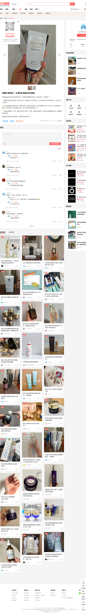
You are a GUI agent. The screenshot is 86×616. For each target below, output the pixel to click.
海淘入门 (53, 593)
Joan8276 (8, 179)
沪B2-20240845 (49, 609)
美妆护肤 (6, 121)
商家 (13, 9)
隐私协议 (14, 595)
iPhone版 (63, 595)
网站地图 (14, 600)
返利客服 (26, 597)
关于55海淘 (15, 593)
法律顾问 (26, 600)
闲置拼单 (31, 13)
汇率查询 (37, 600)
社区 (1, 13)
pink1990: (12, 155)
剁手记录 (22, 13)
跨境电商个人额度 (39, 595)
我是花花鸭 (8, 193)
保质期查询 (79, 114)
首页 (1, 18)
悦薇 (13, 121)
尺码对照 (71, 108)
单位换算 (79, 108)
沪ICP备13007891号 (27, 609)
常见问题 (26, 593)
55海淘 (5, 4)
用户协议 (14, 597)
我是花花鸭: (12, 197)
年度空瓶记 (20, 121)
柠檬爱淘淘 (8, 211)
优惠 (6, 9)
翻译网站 (71, 114)
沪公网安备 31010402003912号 (50, 612)
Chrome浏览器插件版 (67, 597)
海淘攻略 (14, 13)
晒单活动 (48, 13)
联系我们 (26, 595)
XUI (7, 151)
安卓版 (63, 593)
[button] (14, 4)
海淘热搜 (53, 595)
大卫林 (7, 165)
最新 (7, 13)
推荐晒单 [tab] (2, 232)
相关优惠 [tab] (11, 232)
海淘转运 (39, 13)
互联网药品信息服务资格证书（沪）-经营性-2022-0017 (66, 609)
